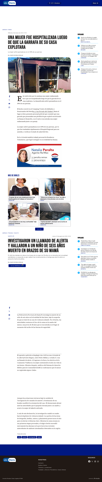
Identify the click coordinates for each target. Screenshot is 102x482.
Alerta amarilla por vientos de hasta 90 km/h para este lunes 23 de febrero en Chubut (89, 62)
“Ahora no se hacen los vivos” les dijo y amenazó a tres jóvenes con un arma (53, 198)
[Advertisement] (51, 17)
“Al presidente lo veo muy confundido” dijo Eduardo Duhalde (22, 222)
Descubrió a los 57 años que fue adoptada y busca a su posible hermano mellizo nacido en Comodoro (89, 259)
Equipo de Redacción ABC (16, 55)
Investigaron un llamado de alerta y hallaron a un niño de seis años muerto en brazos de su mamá (89, 251)
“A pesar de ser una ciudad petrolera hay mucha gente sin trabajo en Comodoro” (22, 198)
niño (19, 437)
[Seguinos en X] (92, 461)
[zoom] (39, 75)
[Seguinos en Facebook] (89, 461)
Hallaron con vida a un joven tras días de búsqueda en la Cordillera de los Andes (88, 47)
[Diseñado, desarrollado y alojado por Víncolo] (97, 478)
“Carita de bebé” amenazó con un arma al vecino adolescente (53, 222)
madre (39, 437)
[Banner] (39, 166)
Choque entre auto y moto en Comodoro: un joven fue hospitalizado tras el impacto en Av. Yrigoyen (89, 71)
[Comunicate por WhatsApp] (98, 461)
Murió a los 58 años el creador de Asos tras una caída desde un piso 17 (89, 39)
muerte (24, 437)
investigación (32, 437)
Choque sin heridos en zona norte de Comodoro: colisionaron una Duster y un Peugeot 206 (89, 55)
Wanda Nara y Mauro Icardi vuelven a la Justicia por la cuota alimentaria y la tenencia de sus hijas (89, 243)
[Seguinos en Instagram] (95, 461)
